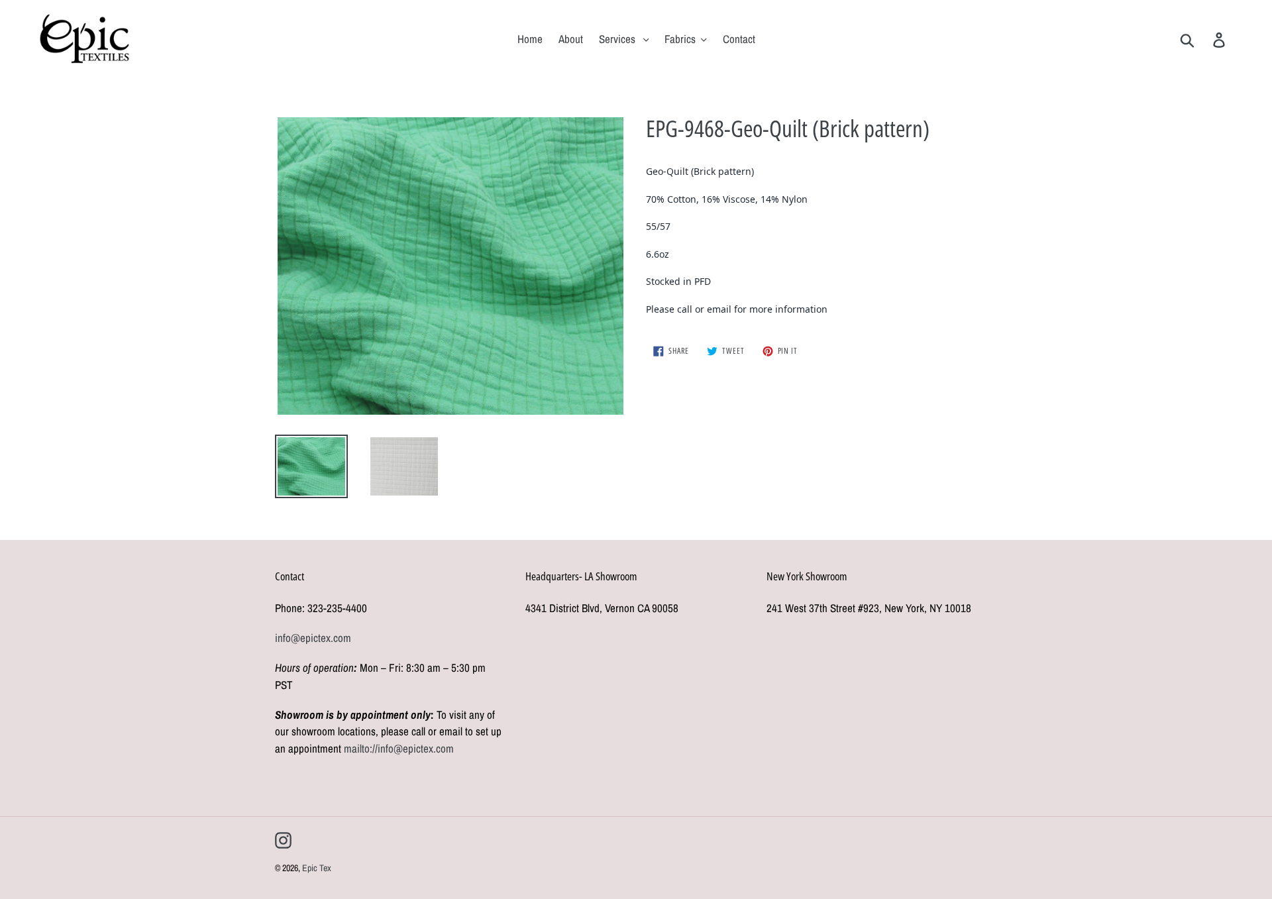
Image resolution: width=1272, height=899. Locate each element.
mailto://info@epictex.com (399, 748)
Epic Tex (316, 868)
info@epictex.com (313, 637)
